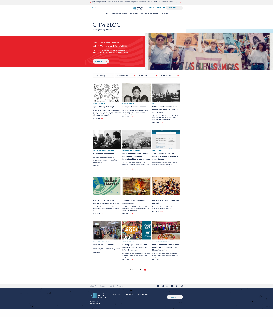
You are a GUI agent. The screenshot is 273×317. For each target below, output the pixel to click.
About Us (93, 286)
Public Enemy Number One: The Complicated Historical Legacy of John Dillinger (165, 109)
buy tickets (172, 8)
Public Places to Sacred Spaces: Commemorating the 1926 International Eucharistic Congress (136, 156)
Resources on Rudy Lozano (103, 153)
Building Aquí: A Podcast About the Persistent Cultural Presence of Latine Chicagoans (136, 247)
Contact (111, 286)
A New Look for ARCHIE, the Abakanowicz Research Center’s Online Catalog (165, 156)
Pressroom (120, 286)
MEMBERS (164, 14)
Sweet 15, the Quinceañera (103, 244)
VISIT (106, 14)
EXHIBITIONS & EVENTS (119, 14)
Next (141, 269)
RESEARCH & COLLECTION (149, 14)
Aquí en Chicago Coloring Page (105, 106)
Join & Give (152, 7)
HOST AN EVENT (143, 295)
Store (159, 7)
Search (94, 7)
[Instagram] (163, 286)
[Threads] (182, 286)
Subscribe (173, 297)
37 (138, 269)
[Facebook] (158, 286)
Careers (102, 286)
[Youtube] (172, 286)
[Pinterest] (167, 286)
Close (177, 2)
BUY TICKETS (129, 295)
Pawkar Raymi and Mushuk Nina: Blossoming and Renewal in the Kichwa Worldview (165, 247)
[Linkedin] (177, 286)
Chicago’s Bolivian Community (134, 106)
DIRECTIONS (117, 295)
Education (134, 14)
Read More (99, 61)
